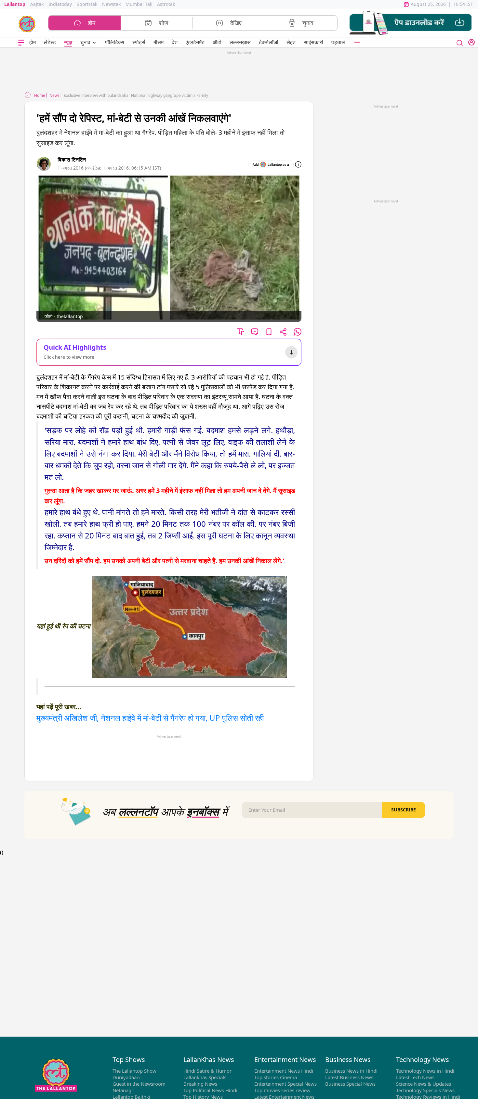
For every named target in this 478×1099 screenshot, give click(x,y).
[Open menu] (21, 42)
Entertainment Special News (285, 1083)
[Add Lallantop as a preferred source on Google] (271, 164)
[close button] (460, 42)
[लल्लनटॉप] (27, 23)
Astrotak (166, 4)
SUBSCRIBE (403, 810)
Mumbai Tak (139, 4)
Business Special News (350, 1083)
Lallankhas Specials (204, 1077)
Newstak (111, 4)
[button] (410, 23)
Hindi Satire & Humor (207, 1070)
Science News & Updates (423, 1083)
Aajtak (37, 4)
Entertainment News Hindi (283, 1070)
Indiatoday (60, 4)
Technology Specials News (425, 1090)
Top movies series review (282, 1090)
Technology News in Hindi (425, 1070)
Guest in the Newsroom (139, 1083)
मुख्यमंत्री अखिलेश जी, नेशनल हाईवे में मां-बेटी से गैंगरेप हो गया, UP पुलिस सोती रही (150, 717)
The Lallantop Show (134, 1070)
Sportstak (87, 4)
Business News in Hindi (351, 1070)
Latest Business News (349, 1077)
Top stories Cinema (275, 1077)
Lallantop (14, 4)
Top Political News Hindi (210, 1090)
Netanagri (124, 1090)
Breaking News (200, 1083)
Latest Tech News (415, 1077)
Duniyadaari (126, 1077)
